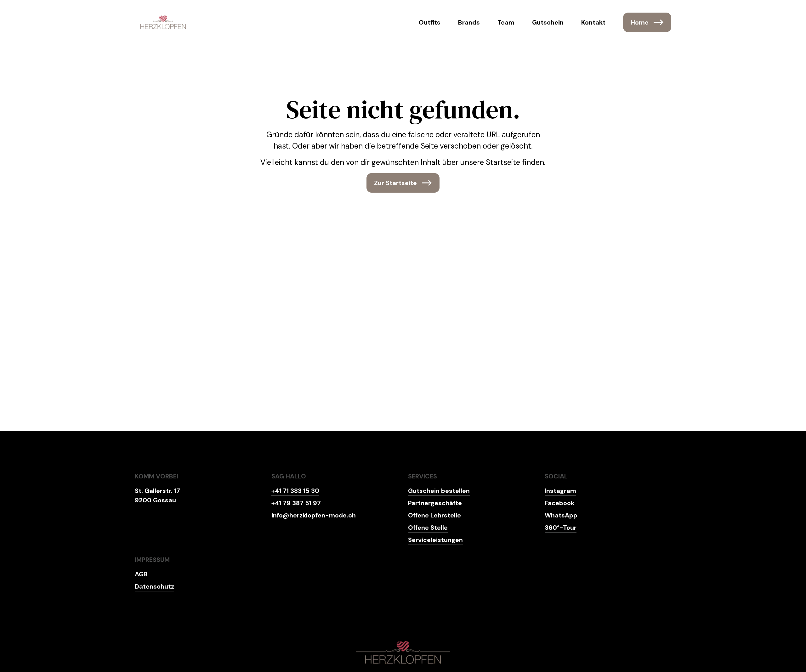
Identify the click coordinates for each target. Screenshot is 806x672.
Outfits (429, 22)
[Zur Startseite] (163, 22)
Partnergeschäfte (435, 503)
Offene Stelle (428, 527)
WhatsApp (561, 515)
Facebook (559, 503)
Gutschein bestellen (439, 491)
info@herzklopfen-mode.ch (313, 515)
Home (640, 22)
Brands (469, 22)
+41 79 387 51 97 (296, 503)
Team (505, 22)
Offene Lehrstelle (434, 515)
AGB (141, 574)
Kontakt (593, 22)
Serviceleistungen (435, 540)
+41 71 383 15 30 (295, 491)
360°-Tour (560, 527)
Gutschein (548, 22)
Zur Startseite (395, 183)
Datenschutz (154, 586)
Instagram (560, 491)
